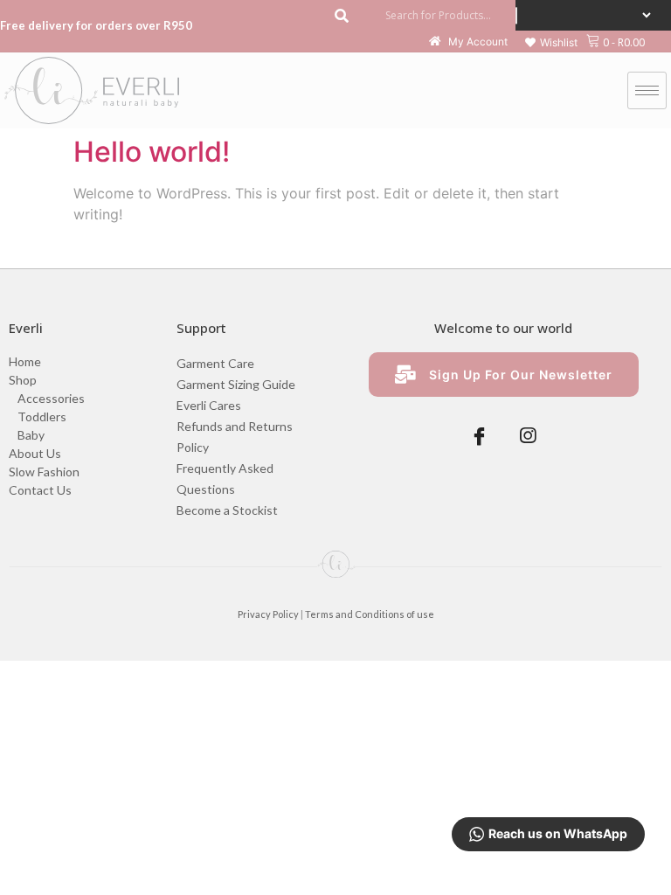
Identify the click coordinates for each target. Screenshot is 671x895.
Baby (31, 434)
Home (25, 361)
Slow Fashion (44, 471)
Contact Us (40, 489)
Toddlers (41, 416)
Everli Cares (208, 405)
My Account (477, 42)
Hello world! (151, 152)
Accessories (51, 398)
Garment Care (215, 363)
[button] (551, 43)
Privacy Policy (268, 614)
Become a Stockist (227, 510)
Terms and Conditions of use (369, 614)
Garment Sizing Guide (235, 384)
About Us (35, 453)
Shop (23, 379)
